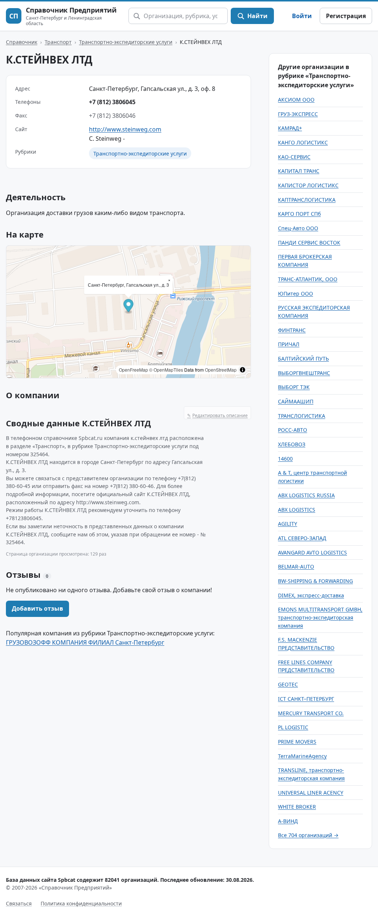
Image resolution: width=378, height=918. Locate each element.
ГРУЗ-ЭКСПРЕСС (298, 113)
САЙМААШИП (295, 401)
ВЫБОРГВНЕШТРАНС (304, 372)
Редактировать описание (217, 415)
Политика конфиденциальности (81, 903)
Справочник (21, 41)
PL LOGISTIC (293, 727)
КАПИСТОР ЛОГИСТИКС (308, 185)
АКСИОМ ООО (296, 99)
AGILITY (287, 523)
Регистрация (346, 16)
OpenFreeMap (133, 369)
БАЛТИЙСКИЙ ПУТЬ (303, 358)
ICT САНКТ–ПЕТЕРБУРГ (306, 698)
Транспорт (58, 41)
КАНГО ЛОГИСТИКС (303, 142)
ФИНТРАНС (292, 330)
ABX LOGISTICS (296, 509)
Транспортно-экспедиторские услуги (125, 41)
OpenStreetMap (221, 369)
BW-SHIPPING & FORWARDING (315, 580)
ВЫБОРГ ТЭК (294, 386)
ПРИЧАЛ (288, 344)
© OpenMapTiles (166, 369)
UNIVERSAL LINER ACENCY (310, 792)
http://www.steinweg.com (125, 129)
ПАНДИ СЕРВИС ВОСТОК (309, 242)
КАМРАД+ (290, 128)
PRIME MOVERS (297, 741)
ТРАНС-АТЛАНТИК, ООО (307, 279)
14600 (285, 458)
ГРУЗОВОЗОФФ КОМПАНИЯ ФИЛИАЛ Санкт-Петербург (85, 642)
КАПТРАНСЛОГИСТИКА (307, 199)
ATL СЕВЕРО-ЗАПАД (302, 538)
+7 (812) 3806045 (112, 102)
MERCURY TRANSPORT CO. (311, 713)
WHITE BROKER (297, 806)
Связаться (19, 903)
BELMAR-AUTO (296, 566)
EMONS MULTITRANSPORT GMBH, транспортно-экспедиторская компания (320, 617)
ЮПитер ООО (295, 293)
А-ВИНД (288, 821)
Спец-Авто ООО (298, 228)
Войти (302, 16)
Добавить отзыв (37, 608)
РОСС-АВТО (292, 429)
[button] (129, 306)
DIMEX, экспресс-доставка (311, 595)
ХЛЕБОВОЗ (291, 444)
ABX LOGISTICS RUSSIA (306, 495)
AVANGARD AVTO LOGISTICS (312, 552)
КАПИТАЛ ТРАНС (298, 170)
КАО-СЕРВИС (294, 156)
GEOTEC (288, 684)
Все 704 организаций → (308, 835)
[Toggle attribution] (242, 369)
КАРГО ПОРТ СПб (299, 213)
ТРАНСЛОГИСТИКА (301, 415)
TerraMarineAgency (302, 756)
